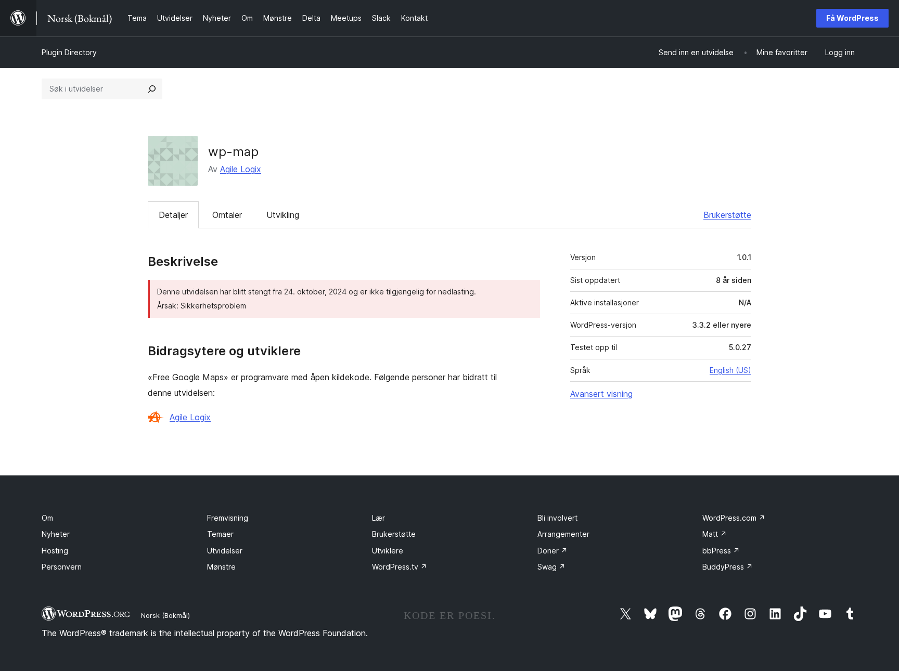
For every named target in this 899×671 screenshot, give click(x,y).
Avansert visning (601, 394)
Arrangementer (563, 534)
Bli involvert (557, 517)
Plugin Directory (69, 52)
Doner (552, 550)
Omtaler (227, 215)
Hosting (55, 550)
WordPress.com (733, 517)
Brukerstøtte (727, 215)
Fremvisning (227, 517)
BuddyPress (727, 566)
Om (47, 517)
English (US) (730, 370)
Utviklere (387, 550)
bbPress (721, 550)
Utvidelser (224, 550)
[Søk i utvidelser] (152, 89)
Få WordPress (852, 18)
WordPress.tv (399, 566)
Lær (378, 517)
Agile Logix (240, 169)
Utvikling (282, 215)
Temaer (220, 534)
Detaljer (173, 215)
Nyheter (56, 534)
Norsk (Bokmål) (165, 615)
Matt (714, 534)
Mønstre (221, 566)
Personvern (62, 566)
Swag (551, 566)
